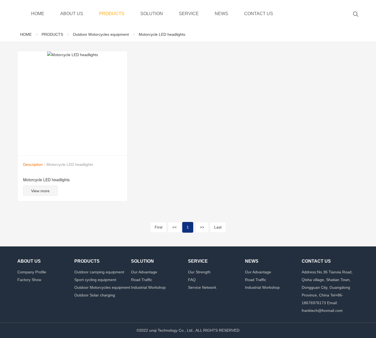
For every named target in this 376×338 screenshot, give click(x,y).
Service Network (202, 287)
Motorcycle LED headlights (162, 34)
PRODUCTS (111, 13)
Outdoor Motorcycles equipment (101, 34)
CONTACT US (258, 13)
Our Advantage (144, 272)
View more (40, 191)
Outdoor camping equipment (99, 272)
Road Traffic (141, 279)
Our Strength (199, 272)
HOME (37, 13)
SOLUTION (151, 13)
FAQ (192, 279)
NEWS (221, 13)
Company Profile (31, 272)
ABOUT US (71, 13)
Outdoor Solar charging (94, 295)
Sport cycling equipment (95, 279)
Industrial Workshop (148, 287)
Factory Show (29, 279)
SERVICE (189, 13)
